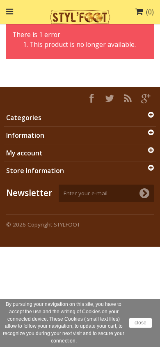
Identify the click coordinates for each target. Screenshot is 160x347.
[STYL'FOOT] (80, 16)
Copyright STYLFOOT (53, 224)
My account (24, 152)
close (140, 323)
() (150, 11)
